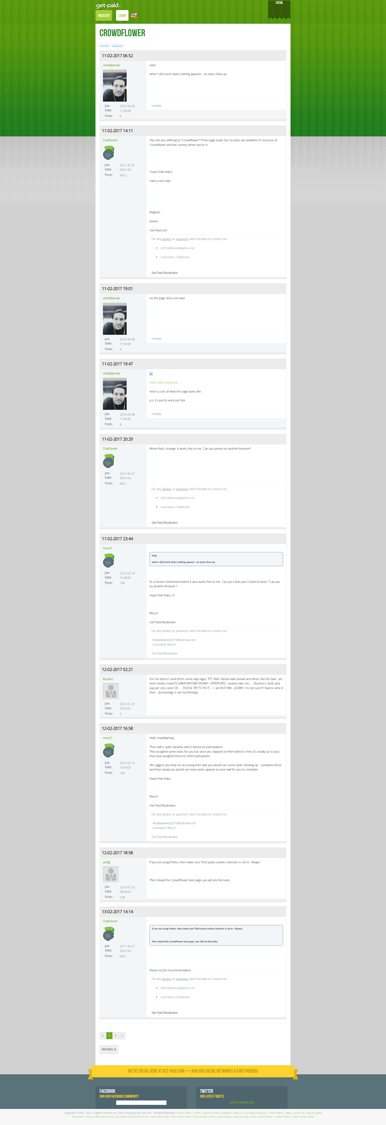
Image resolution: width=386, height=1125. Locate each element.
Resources (77, 1116)
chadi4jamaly (111, 65)
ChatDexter (110, 140)
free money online (181, 1116)
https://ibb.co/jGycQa (163, 382)
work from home (160, 1116)
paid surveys (225, 1116)
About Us (238, 1113)
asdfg (106, 862)
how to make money (205, 1116)
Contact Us (299, 1113)
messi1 (107, 548)
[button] (134, 15)
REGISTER (103, 15)
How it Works (276, 1113)
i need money (282, 1116)
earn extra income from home (132, 1116)
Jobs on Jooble (314, 1113)
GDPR (197, 1113)
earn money (265, 1116)
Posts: (109, 116)
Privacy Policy (184, 1113)
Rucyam (108, 679)
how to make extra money (100, 1116)
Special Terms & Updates (217, 1113)
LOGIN (122, 15)
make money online (303, 1116)
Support (117, 45)
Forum (104, 45)
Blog (288, 1113)
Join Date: (108, 108)
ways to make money (245, 1116)
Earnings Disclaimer (256, 1113)
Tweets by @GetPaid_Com (242, 1102)
